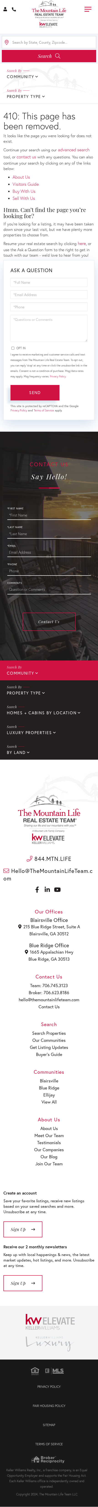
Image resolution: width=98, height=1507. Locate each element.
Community (20, 673)
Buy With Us (24, 191)
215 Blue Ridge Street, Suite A (51, 926)
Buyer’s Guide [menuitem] (49, 1054)
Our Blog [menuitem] (49, 1156)
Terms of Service (44, 410)
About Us (21, 177)
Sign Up (18, 1283)
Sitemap (49, 1425)
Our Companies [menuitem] (49, 1149)
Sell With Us (24, 198)
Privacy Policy (58, 376)
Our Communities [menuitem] (49, 1040)
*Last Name (15, 527)
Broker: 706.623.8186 (49, 992)
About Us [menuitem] (49, 1128)
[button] (49, 56)
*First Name (15, 508)
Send (35, 392)
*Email (11, 545)
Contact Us (49, 621)
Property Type (24, 693)
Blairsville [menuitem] (49, 1081)
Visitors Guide (26, 184)
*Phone (12, 564)
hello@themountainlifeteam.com (49, 999)
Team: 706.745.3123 (49, 985)
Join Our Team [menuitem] (49, 1163)
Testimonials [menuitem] (49, 1142)
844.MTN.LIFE (52, 858)
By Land (16, 752)
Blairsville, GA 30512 (49, 934)
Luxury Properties (29, 732)
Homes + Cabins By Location (42, 712)
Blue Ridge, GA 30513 (49, 959)
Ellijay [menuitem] (49, 1095)
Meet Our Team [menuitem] (49, 1135)
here (82, 243)
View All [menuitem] (49, 1102)
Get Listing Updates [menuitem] (49, 1047)
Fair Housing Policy (49, 1406)
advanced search (74, 149)
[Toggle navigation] (88, 8)
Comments (14, 583)
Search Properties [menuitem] (49, 1033)
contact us (26, 157)
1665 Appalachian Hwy (51, 952)
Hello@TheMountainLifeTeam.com (48, 874)
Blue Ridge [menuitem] (49, 1088)
